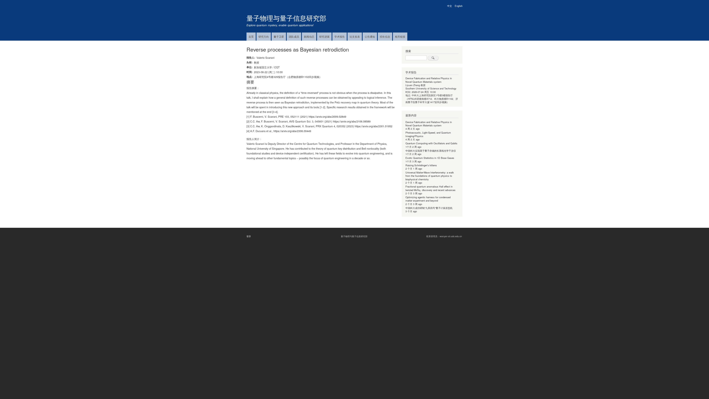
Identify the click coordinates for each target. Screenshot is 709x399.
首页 (251, 36)
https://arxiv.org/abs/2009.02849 (327, 116)
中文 (449, 6)
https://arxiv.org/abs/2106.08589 (352, 121)
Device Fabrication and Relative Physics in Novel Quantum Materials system (428, 79)
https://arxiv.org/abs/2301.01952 (373, 126)
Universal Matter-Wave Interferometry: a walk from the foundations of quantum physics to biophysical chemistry (429, 176)
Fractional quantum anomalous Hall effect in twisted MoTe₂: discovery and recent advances (430, 188)
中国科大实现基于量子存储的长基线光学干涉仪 (430, 150)
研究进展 (324, 36)
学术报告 (339, 36)
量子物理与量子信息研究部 (286, 18)
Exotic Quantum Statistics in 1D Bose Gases (429, 158)
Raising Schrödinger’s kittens (421, 165)
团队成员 (294, 36)
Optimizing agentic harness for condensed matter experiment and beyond (428, 198)
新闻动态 (309, 36)
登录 (248, 236)
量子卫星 (279, 36)
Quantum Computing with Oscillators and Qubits (431, 143)
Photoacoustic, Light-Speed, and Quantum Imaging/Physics (428, 134)
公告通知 (370, 36)
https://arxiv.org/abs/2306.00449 (292, 131)
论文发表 (355, 36)
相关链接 (400, 36)
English (459, 6)
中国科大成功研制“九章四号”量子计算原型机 (429, 208)
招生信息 (385, 36)
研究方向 (263, 36)
